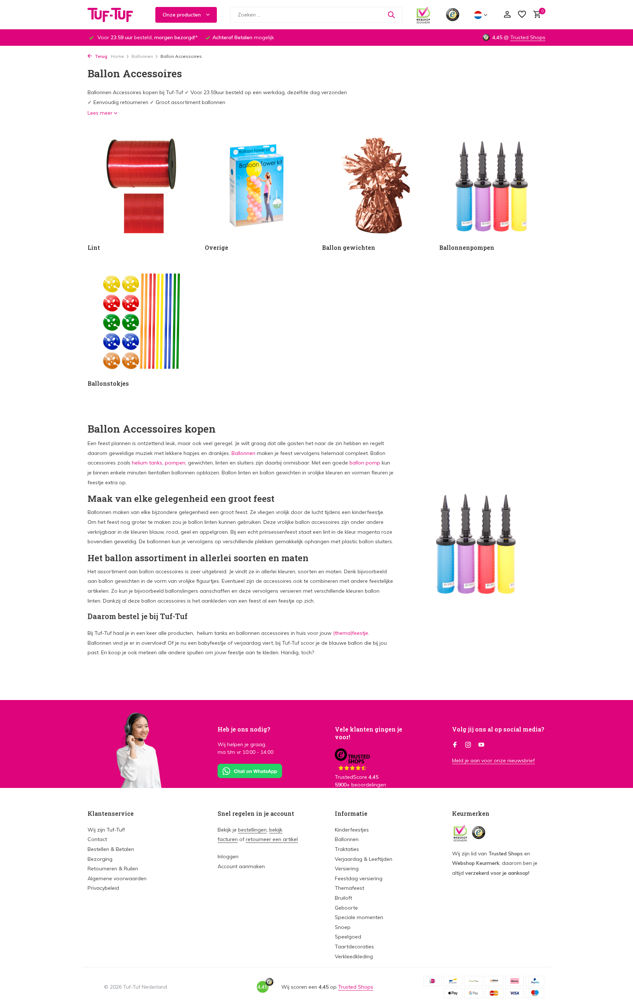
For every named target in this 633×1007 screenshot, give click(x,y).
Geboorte (346, 907)
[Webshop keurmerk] (423, 14)
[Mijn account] (507, 15)
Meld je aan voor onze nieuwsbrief (493, 760)
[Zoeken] (391, 14)
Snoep (343, 927)
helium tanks (147, 462)
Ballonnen (142, 56)
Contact (97, 839)
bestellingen (252, 829)
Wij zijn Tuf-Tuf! (106, 829)
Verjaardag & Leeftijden (363, 859)
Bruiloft (343, 898)
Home (117, 56)
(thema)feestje (350, 633)
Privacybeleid (103, 888)
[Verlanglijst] (522, 14)
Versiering (347, 868)
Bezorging (100, 859)
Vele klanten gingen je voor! (368, 733)
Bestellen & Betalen (111, 849)
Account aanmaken (241, 866)
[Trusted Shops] (452, 14)
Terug (100, 56)
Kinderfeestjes (352, 829)
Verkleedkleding (354, 956)
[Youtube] (481, 745)
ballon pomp (364, 462)
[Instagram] (468, 745)
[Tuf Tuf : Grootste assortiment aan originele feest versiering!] (115, 14)
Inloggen (228, 856)
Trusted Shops (527, 37)
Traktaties (347, 849)
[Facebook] (455, 745)
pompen (175, 462)
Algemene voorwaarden (117, 878)
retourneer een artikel (272, 839)
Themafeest (349, 888)
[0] (535, 14)
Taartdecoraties (354, 946)
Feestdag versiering (358, 878)
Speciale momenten (359, 917)
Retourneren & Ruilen (113, 868)
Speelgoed (348, 936)
